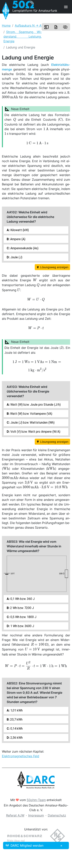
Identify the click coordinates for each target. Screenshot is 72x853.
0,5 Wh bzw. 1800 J (23, 617)
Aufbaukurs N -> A (28, 25)
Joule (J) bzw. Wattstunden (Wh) (32, 422)
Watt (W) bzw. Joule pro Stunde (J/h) (35, 404)
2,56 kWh (16, 737)
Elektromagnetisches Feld (20, 756)
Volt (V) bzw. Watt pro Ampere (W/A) (35, 431)
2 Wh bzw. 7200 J (21, 608)
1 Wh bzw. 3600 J (22, 626)
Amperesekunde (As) (24, 248)
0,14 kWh (16, 728)
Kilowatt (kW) (19, 230)
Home (6, 25)
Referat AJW (15, 815)
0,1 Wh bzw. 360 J (22, 599)
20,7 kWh (15, 719)
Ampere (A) (17, 239)
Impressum (36, 815)
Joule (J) (16, 257)
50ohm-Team (36, 800)
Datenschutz (57, 815)
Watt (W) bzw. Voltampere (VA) (30, 413)
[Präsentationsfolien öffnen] (46, 27)
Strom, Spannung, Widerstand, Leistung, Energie (22, 36)
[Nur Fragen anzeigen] (65, 27)
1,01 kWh (16, 710)
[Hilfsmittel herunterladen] (56, 27)
